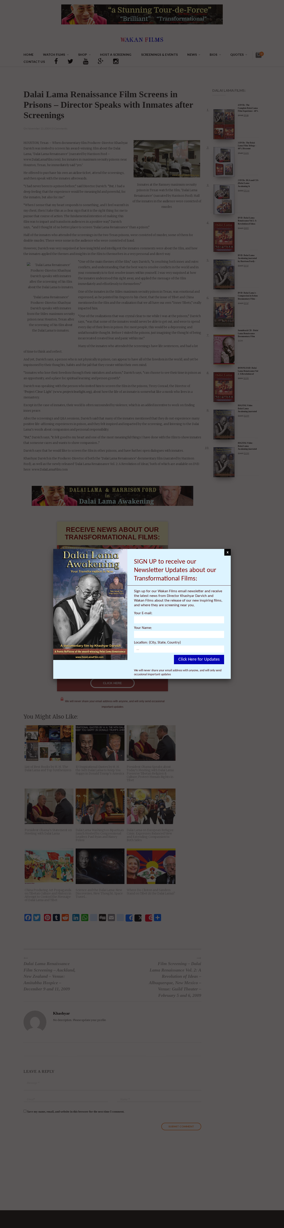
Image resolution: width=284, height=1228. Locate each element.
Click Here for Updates (199, 659)
